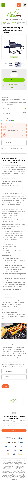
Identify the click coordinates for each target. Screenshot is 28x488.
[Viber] (11, 120)
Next (22, 64)
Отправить (14, 430)
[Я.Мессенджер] (2, 120)
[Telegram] (9, 120)
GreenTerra (23, 108)
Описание (8, 142)
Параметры (9, 371)
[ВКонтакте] (4, 120)
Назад (5, 386)
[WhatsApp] (13, 120)
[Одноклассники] (6, 120)
